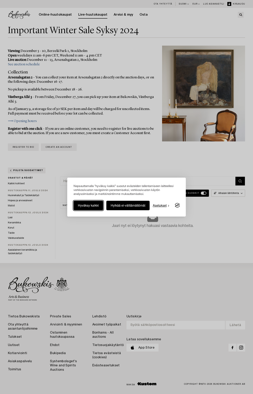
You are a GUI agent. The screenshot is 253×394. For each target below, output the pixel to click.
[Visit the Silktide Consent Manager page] (177, 205)
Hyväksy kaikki (88, 205)
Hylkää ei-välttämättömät (128, 205)
